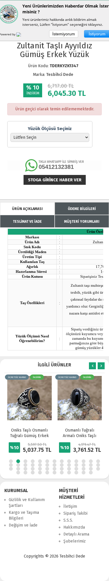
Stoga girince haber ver (54, 179)
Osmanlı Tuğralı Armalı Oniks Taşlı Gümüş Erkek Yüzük (79, 436)
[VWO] (22, 35)
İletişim (70, 506)
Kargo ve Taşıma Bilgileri (24, 515)
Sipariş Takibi (75, 513)
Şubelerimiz (74, 541)
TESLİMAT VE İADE (27, 222)
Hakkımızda (74, 527)
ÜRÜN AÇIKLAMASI (27, 209)
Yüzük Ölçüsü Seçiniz (50, 128)
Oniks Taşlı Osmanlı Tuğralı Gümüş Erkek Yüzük (29, 436)
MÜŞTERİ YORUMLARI (81, 222)
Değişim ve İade (23, 525)
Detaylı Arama (76, 534)
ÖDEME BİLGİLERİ (82, 209)
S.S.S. (68, 520)
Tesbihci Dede (59, 74)
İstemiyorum (63, 34)
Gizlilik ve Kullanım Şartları (27, 502)
